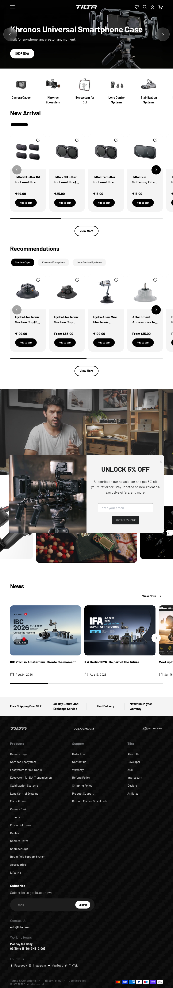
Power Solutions (20, 825)
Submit (84, 905)
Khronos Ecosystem (23, 761)
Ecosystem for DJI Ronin (26, 769)
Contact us (79, 761)
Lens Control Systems (24, 793)
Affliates (132, 793)
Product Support (83, 793)
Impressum (134, 777)
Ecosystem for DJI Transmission (31, 777)
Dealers (132, 785)
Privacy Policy (52, 980)
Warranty (78, 769)
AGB (130, 769)
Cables (14, 833)
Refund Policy (81, 777)
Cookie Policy (77, 980)
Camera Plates (19, 841)
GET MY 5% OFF (125, 520)
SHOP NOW (22, 53)
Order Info (78, 754)
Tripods (15, 817)
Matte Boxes (18, 801)
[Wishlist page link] (137, 7)
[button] (156, 169)
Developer (133, 761)
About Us (133, 754)
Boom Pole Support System (27, 856)
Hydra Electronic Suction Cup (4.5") (66, 322)
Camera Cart (18, 809)
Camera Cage (18, 754)
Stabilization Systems (24, 785)
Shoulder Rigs (19, 849)
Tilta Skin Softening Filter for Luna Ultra (144, 182)
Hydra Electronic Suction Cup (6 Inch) (27, 322)
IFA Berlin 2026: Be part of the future (111, 662)
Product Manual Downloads (89, 801)
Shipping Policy (82, 785)
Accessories (18, 864)
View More (86, 231)
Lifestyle (15, 872)
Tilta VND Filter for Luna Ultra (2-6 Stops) (67, 182)
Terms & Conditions (23, 980)
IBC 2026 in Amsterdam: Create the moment (43, 662)
